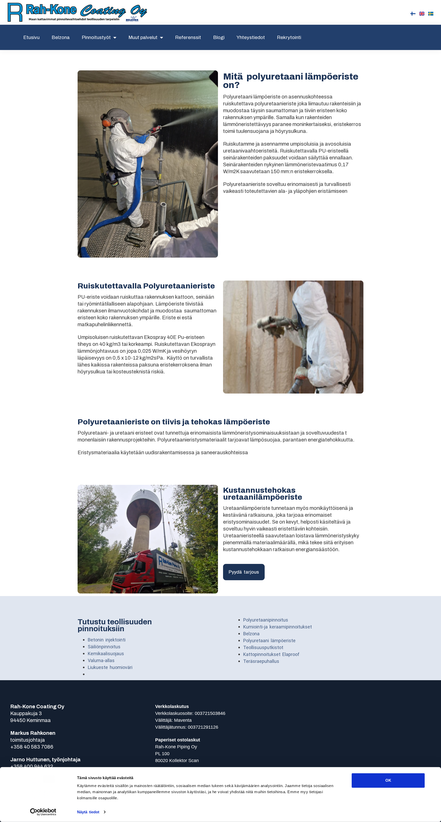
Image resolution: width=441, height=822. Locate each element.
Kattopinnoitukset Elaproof (271, 654)
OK (388, 780)
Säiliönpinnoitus (104, 646)
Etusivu (31, 37)
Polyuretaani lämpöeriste (269, 640)
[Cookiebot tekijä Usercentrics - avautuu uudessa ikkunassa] (43, 812)
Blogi (219, 37)
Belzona (61, 37)
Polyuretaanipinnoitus (265, 620)
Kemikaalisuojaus (106, 653)
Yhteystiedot (251, 37)
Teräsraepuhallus (261, 661)
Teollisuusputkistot (264, 647)
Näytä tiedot (88, 812)
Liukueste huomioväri (110, 667)
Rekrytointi (289, 37)
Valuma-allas (101, 660)
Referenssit (188, 37)
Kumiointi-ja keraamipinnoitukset (277, 626)
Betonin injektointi (107, 639)
